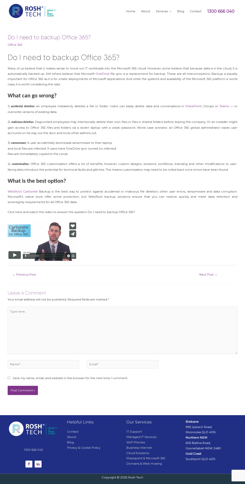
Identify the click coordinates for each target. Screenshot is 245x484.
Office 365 (15, 45)
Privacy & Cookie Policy (83, 447)
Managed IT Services (141, 437)
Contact (73, 431)
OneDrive (102, 74)
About (71, 437)
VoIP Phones (135, 442)
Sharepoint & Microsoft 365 (145, 458)
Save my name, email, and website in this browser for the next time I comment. (70, 378)
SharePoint (193, 106)
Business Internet (139, 447)
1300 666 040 (220, 11)
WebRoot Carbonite (23, 191)
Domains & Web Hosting (144, 463)
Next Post (208, 274)
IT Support (134, 431)
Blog (70, 442)
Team (223, 106)
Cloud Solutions (137, 453)
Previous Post (24, 274)
